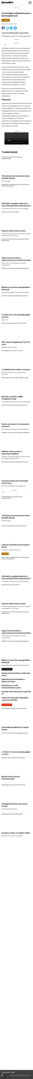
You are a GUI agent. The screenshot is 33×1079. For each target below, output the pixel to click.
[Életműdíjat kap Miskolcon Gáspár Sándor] (16, 716)
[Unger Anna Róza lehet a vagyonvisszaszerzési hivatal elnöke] (16, 246)
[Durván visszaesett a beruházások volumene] (16, 412)
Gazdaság (6, 20)
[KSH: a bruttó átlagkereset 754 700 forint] (16, 331)
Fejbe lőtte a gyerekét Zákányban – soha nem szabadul (15, 699)
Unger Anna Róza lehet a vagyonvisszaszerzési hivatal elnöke (16, 259)
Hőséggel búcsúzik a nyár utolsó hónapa (14, 805)
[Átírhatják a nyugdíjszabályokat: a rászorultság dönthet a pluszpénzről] (16, 192)
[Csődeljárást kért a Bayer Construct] (16, 358)
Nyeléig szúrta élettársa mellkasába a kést (16, 674)
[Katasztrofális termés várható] (16, 219)
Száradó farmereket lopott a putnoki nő (16, 693)
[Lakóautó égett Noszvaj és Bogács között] (16, 533)
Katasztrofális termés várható (14, 231)
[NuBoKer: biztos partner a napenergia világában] (16, 440)
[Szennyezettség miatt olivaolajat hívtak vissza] (16, 469)
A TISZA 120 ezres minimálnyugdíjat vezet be (16, 316)
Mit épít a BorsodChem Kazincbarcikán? (11, 778)
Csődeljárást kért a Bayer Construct (16, 369)
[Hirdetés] (16, 44)
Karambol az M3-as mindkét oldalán (16, 833)
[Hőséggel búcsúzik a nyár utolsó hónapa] (16, 792)
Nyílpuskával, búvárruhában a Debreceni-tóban (13, 680)
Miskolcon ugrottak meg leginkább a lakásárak (16, 288)
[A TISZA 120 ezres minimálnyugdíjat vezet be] (16, 303)
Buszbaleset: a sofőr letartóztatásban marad (11, 687)
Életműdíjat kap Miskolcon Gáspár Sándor (15, 728)
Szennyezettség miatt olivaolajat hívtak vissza (15, 482)
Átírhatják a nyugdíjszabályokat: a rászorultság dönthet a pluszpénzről (16, 205)
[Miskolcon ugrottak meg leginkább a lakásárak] (16, 276)
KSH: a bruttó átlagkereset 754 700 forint (16, 343)
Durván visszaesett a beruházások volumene (15, 425)
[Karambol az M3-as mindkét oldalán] (16, 821)
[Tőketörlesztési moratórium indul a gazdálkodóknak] (16, 164)
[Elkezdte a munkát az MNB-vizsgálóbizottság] (16, 385)
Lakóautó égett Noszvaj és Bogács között (16, 546)
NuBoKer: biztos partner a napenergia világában (12, 453)
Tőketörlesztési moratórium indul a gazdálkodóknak (16, 177)
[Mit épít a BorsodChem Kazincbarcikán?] (16, 765)
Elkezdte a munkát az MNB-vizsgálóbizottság (12, 398)
